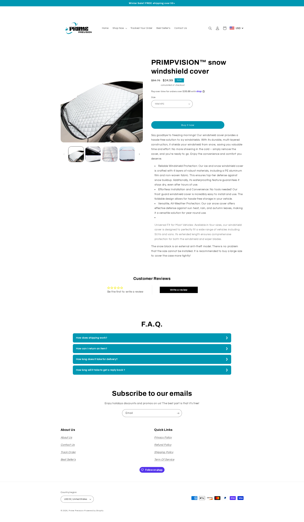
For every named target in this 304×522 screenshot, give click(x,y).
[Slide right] (139, 154)
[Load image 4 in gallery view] (127, 154)
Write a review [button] (178, 290)
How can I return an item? (91, 348)
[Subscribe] (178, 413)
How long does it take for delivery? (97, 359)
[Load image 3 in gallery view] (110, 154)
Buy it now (187, 125)
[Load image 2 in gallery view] (93, 154)
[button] (119, 28)
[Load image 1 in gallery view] (76, 154)
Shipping (155, 85)
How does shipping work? (91, 337)
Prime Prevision (76, 511)
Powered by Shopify (93, 511)
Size (153, 97)
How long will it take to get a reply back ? (100, 370)
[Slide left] (64, 154)
